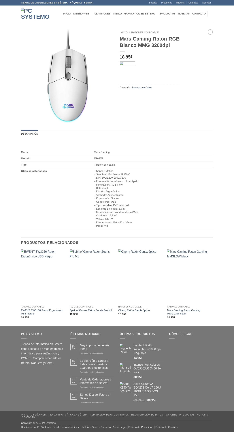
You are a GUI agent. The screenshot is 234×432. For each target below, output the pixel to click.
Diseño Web (81, 13)
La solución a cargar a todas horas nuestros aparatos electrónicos (94, 364)
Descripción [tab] (29, 133)
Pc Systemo (49, 422)
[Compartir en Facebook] (123, 96)
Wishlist (180, 2)
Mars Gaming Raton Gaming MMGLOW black (183, 312)
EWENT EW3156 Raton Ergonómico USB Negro (42, 312)
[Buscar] (211, 13)
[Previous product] (210, 31)
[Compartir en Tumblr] (149, 96)
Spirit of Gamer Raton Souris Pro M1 (91, 310)
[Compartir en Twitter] (130, 96)
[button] (206, 3)
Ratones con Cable (145, 32)
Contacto (193, 2)
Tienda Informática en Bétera (134, 13)
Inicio (67, 13)
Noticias (184, 13)
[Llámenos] (215, 4)
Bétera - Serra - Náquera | (97, 427)
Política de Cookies (166, 427)
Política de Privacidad (140, 427)
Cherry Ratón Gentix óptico (134, 310)
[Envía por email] (136, 96)
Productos (166, 2)
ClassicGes (103, 13)
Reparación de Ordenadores (109, 414)
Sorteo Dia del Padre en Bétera (95, 396)
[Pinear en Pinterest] (143, 96)
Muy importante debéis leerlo (94, 347)
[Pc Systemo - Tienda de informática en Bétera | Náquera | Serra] (39, 14)
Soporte (153, 2)
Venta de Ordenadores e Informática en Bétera (96, 381)
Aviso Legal (119, 427)
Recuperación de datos (147, 414)
